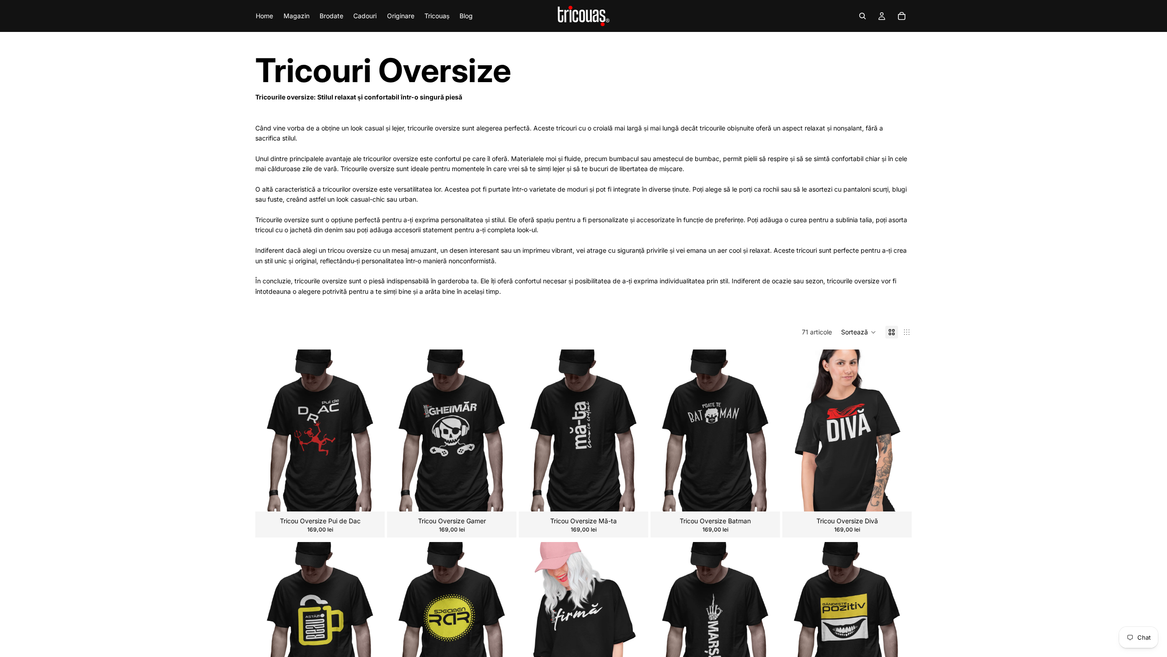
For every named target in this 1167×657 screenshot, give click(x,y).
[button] (858, 332)
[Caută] (862, 16)
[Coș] (902, 16)
